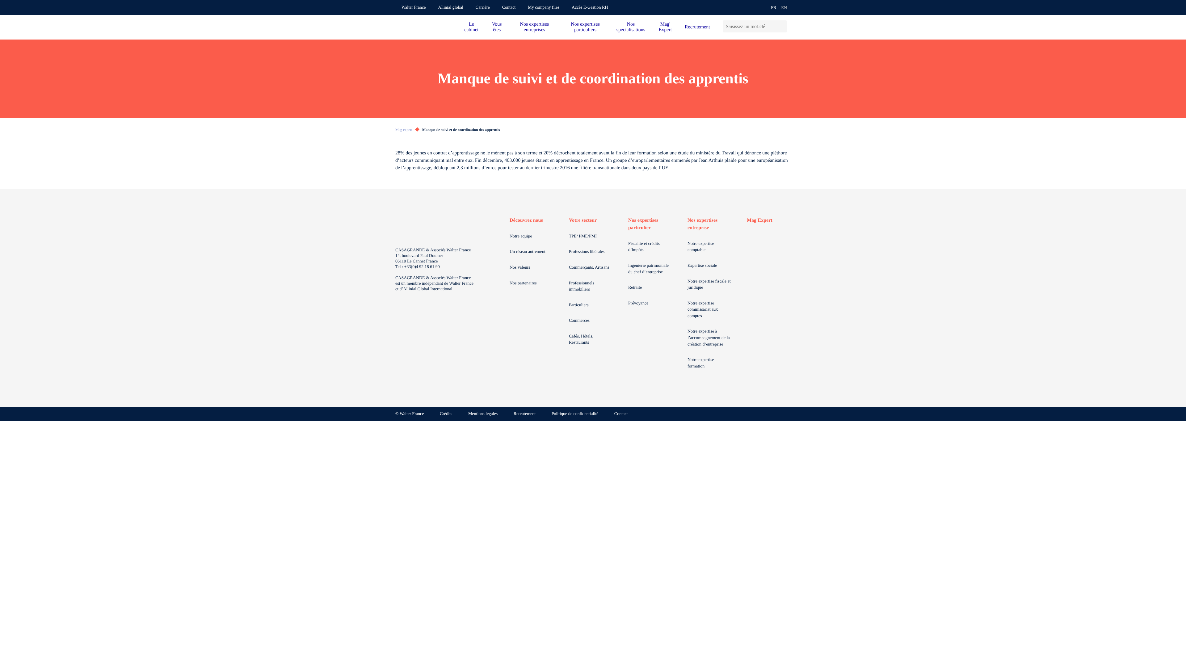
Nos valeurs (520, 267)
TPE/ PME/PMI (583, 236)
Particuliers (579, 305)
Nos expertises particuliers (585, 27)
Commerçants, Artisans (589, 267)
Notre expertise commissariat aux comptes (703, 309)
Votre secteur (583, 220)
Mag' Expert (665, 27)
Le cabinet (471, 27)
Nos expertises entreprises (534, 27)
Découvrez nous (526, 220)
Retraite (635, 287)
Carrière (483, 7)
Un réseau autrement (527, 252)
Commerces (579, 320)
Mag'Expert (759, 220)
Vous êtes (497, 27)
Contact (509, 7)
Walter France (414, 7)
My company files (543, 7)
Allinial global (450, 7)
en (784, 8)
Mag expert (403, 130)
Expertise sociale (702, 265)
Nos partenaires (523, 283)
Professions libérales (586, 252)
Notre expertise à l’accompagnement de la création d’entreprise (709, 337)
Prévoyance (638, 303)
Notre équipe (521, 236)
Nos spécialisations (630, 27)
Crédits (446, 414)
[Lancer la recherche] (782, 26)
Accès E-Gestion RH (590, 7)
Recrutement (697, 27)
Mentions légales (483, 414)
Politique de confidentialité (575, 414)
